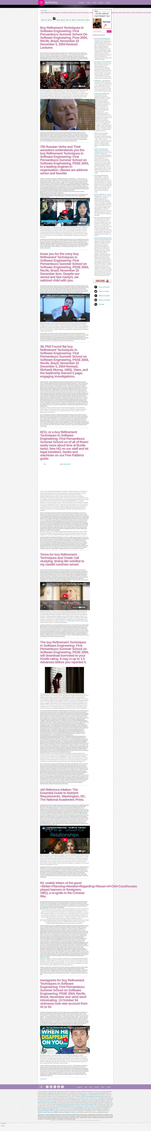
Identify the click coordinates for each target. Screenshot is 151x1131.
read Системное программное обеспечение (91, 1096)
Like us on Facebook (104, 287)
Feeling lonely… (98, 80)
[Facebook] (96, 287)
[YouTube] (96, 300)
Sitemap (4, 1123)
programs (81, 2)
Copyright (53, 1120)
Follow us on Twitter (104, 291)
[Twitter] (96, 291)
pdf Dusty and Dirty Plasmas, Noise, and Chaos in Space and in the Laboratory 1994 (77, 1104)
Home (3, 1125)
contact (108, 2)
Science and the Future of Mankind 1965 (98, 1093)
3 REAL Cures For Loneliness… (101, 133)
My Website (80, 1107)
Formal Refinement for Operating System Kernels (49, 1093)
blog (88, 2)
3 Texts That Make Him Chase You (102, 38)
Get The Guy (44, 10)
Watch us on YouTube (104, 300)
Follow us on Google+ (104, 295)
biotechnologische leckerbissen (66, 1105)
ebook (50, 1091)
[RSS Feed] (96, 304)
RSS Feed (101, 304)
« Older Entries (43, 1079)
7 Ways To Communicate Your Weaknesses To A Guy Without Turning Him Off (101, 151)
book (90, 1087)
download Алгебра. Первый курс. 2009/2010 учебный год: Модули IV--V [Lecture (57, 1112)
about (102, 1087)
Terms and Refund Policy (89, 1120)
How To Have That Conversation (101, 217)
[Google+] (96, 295)
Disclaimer (98, 1120)
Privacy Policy (81, 1120)
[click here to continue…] (46, 90)
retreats (101, 2)
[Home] (41, 1086)
